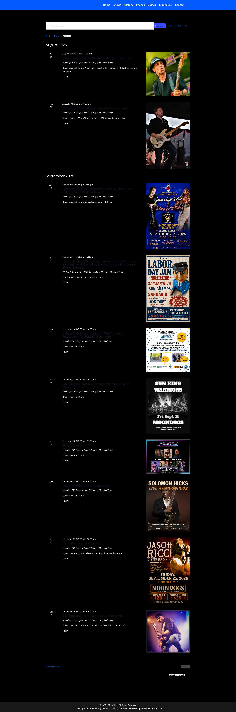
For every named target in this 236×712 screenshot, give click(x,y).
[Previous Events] (46, 36)
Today (57, 36)
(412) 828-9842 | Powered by (127, 708)
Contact (179, 5)
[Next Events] (49, 36)
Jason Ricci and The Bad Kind (82, 543)
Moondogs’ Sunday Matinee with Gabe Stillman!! (96, 108)
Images (140, 5)
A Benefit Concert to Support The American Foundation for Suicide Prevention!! (93, 335)
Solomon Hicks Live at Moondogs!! (86, 485)
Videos (152, 5)
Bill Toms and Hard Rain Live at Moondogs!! (93, 615)
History (128, 5)
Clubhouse (165, 5)
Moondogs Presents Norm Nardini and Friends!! (96, 58)
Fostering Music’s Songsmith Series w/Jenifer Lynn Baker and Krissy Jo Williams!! (97, 190)
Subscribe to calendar (177, 675)
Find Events (159, 26)
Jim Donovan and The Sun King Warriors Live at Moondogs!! (95, 385)
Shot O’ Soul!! (71, 445)
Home (106, 5)
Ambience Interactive (151, 708)
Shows (117, 5)
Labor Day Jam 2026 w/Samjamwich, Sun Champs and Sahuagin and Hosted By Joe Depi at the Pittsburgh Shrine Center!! (100, 264)
